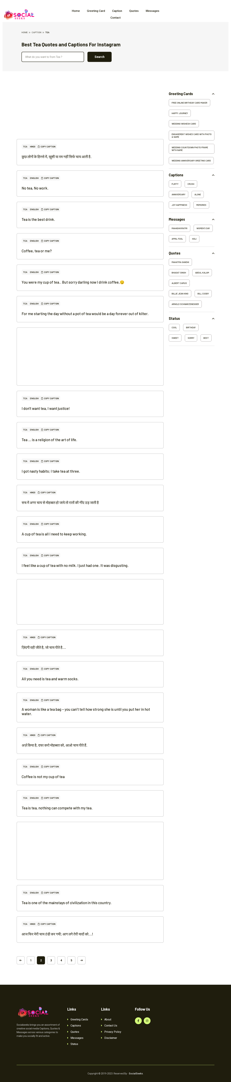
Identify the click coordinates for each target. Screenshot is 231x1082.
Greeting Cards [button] (181, 94)
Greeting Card (96, 11)
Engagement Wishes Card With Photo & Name (192, 135)
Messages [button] (177, 219)
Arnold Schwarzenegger (185, 304)
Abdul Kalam (202, 272)
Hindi (32, 146)
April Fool (177, 238)
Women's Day (203, 228)
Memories (201, 205)
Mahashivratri (179, 228)
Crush (191, 184)
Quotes (134, 11)
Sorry (191, 338)
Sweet (175, 338)
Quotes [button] (174, 253)
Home (76, 11)
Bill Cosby (203, 293)
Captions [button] (176, 175)
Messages (152, 11)
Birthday (191, 327)
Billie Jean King (180, 293)
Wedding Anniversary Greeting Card (191, 160)
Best (206, 338)
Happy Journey (180, 113)
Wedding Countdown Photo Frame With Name (190, 148)
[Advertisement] (90, 115)
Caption (117, 11)
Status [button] (174, 318)
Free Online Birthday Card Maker (189, 102)
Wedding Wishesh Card (184, 123)
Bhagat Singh (179, 272)
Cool (174, 327)
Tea (25, 146)
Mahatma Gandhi (180, 262)
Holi (194, 238)
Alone (197, 194)
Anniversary (178, 194)
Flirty (175, 184)
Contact (115, 17)
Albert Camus (179, 283)
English (34, 178)
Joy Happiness (179, 205)
